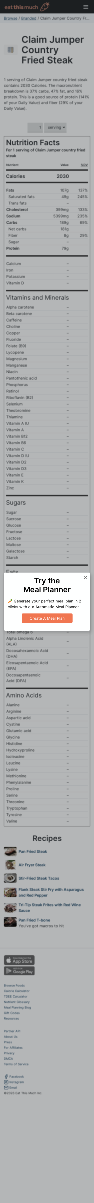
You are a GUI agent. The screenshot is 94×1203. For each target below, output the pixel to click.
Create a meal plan (47, 618)
